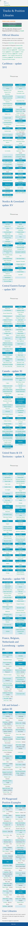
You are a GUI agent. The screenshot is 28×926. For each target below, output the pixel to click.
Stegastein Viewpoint (20, 261)
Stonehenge (5, 722)
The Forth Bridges (20, 718)
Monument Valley (7, 540)
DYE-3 (20, 269)
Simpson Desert (20, 589)
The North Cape (20, 245)
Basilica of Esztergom (7, 355)
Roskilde (7, 239)
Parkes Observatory (8, 591)
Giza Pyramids (19, 887)
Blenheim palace (7, 737)
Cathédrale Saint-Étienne (7, 685)
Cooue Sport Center (20, 693)
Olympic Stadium (7, 423)
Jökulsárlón (4, 856)
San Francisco (7, 477)
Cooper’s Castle (7, 117)
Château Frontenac (7, 420)
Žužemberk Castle (20, 366)
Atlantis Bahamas (7, 120)
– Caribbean (11, 48)
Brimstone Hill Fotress (7, 180)
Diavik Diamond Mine (7, 437)
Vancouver (7, 408)
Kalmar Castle (20, 226)
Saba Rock (18, 133)
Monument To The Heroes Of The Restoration (7, 92)
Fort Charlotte (20, 187)
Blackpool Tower (7, 784)
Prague (7, 335)
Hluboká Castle (7, 327)
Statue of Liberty (18, 819)
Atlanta (7, 563)
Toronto (20, 387)
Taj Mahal (5, 906)
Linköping (20, 233)
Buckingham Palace (7, 823)
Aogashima (6, 872)
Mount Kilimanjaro (20, 883)
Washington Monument (20, 479)
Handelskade (20, 164)
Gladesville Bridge (7, 597)
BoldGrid (18, 924)
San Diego (7, 493)
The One (20, 385)
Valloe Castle (7, 233)
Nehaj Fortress (20, 333)
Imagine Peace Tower (7, 271)
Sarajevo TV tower (8, 319)
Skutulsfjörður (7, 277)
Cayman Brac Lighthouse (20, 192)
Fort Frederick (20, 122)
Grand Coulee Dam (20, 498)
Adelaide (7, 631)
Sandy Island (20, 170)
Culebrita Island (7, 131)
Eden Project (5, 718)
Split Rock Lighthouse (20, 531)
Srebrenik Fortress (7, 321)
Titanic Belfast (18, 764)
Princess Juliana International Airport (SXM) (20, 141)
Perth (20, 615)
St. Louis (20, 547)
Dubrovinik (20, 327)
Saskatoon (20, 425)
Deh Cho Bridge (7, 444)
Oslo (20, 255)
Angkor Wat (6, 883)
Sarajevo (7, 318)
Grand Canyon (20, 847)
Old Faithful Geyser (7, 514)
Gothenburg (20, 230)
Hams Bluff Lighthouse (20, 130)
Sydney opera (18, 898)
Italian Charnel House (20, 356)
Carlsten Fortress (20, 232)
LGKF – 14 (4, 811)
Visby (20, 236)
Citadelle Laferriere (8, 156)
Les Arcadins (7, 151)
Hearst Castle (7, 481)
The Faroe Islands (7, 266)
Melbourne (7, 611)
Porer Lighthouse (20, 341)
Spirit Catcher (20, 394)
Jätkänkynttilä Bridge (7, 258)
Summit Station (20, 271)
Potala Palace (5, 898)
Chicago (7, 573)
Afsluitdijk (20, 655)
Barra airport (18, 744)
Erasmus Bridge (20, 658)
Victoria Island (8, 448)
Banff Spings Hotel (8, 376)
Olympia (20, 503)
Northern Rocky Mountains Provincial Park (7, 401)
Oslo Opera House (20, 258)
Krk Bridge (20, 331)
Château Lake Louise (7, 385)
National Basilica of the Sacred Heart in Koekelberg (20, 679)
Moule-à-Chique (7, 145)
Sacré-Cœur (6, 700)
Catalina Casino (7, 487)
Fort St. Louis (20, 145)
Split (20, 346)
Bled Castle (20, 355)
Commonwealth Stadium (7, 379)
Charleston (7, 547)
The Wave (7, 224)
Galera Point (7, 192)
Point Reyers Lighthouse (7, 475)
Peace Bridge (20, 397)
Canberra (20, 627)
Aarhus (7, 228)
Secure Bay (20, 599)
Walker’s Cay (7, 114)
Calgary (7, 383)
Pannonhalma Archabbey (7, 364)
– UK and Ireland (14, 57)
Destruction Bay (20, 429)
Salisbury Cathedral (6, 725)
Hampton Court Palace (7, 772)
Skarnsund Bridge (20, 247)
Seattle (20, 500)
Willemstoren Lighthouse (20, 116)
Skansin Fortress (7, 268)
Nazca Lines (18, 860)
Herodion (5, 815)
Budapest (8, 356)
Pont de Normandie (7, 662)
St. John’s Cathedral (7, 162)
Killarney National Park (20, 759)
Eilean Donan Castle (20, 725)
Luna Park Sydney (7, 599)
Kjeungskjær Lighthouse (20, 251)
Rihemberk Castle (20, 362)
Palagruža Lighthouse (20, 335)
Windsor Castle (7, 777)
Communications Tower (20, 105)
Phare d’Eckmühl (7, 678)
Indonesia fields (19, 45)
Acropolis (22, 30)
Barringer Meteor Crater (20, 830)
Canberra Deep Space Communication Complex (20, 631)
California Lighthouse (7, 169)
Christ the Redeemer (20, 864)
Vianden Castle (20, 689)
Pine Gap (20, 591)
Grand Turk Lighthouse (7, 196)
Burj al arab (5, 891)
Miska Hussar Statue (7, 362)
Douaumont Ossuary (7, 659)
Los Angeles (7, 489)
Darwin (20, 586)
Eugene (7, 523)
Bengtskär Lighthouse (7, 249)
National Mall (20, 477)
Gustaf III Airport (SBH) (7, 175)
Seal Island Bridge (7, 429)
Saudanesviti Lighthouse (8, 279)
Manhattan (18, 815)
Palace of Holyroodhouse (20, 714)
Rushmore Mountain (20, 840)
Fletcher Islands (20, 601)
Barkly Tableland (20, 584)
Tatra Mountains (20, 321)
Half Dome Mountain (20, 826)
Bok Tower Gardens (7, 498)
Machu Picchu (20, 855)
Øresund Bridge (7, 243)
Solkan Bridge (20, 359)
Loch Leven (20, 752)
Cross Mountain (7, 310)
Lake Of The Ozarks (20, 545)
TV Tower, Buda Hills (7, 366)
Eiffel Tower (6, 843)
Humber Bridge (6, 792)
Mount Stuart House (20, 729)
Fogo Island (20, 408)
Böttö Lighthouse (20, 228)
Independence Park (20, 100)
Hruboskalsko (7, 341)
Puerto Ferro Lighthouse (8, 134)
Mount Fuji (6, 877)
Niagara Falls (18, 807)
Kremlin (5, 902)
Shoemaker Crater (20, 607)
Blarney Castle (18, 767)
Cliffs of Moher (5, 851)
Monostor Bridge (20, 323)
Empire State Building (20, 823)
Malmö (20, 224)
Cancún (16, 868)
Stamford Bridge (7, 767)
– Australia (17, 53)
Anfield (4, 745)
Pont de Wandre (18, 683)
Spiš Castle (20, 319)
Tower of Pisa (6, 835)
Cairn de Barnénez (7, 670)
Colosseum (4, 831)
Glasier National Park (20, 568)
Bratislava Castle (20, 310)
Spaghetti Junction (7, 819)
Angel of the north (6, 788)
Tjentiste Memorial (7, 323)
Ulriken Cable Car (20, 264)
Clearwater (7, 411)
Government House (8, 122)
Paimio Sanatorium (7, 247)
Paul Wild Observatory (7, 589)
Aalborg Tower (7, 226)
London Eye (5, 763)
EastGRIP (20, 274)
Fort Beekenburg (20, 162)
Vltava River (7, 331)
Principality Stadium (7, 780)
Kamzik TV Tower (20, 316)
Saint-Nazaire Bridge (7, 683)
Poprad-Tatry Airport (20, 318)
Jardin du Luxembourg (7, 655)
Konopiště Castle (7, 329)
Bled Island (20, 352)
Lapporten (20, 241)
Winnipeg (20, 444)
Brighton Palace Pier (7, 756)
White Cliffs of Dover (7, 759)
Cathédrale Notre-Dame (8, 692)
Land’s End (5, 714)
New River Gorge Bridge (7, 545)
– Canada (10, 51)
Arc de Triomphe (6, 696)
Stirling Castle (18, 723)
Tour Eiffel (6, 698)
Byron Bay (7, 584)
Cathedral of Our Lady (20, 666)
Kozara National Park (7, 313)
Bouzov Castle (8, 346)
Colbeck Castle (20, 97)
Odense (7, 230)
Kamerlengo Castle (20, 329)
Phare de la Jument (7, 674)
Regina (20, 423)
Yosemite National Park (7, 479)
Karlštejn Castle (7, 333)
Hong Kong (5, 865)
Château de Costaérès (7, 666)
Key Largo (7, 500)
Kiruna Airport (20, 239)
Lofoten (5, 847)
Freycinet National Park (20, 621)
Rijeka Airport (20, 343)
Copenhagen (7, 241)
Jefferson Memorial (20, 481)
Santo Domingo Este (7, 103)
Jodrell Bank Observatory (7, 750)
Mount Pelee (20, 175)
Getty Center (7, 484)
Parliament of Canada (20, 376)
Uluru (18, 894)
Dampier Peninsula (20, 604)
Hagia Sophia (5, 887)
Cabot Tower (20, 415)
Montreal (7, 425)
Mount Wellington (20, 620)
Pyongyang (6, 894)
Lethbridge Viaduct (8, 387)
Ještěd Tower (7, 338)
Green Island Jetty (7, 624)
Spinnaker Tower (7, 733)
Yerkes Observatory (8, 568)
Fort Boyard (5, 689)
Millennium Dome (7, 826)
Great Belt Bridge (7, 232)
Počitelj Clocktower (8, 316)
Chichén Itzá (18, 873)
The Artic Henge (7, 281)
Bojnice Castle (20, 308)
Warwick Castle (7, 741)
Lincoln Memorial (20, 475)
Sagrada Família (7, 840)
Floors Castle (18, 734)
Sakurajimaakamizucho (7, 868)
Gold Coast (7, 620)
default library (11, 42)
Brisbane (7, 621)
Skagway (17, 812)
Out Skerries (18, 741)
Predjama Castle (20, 364)
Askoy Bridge (20, 266)
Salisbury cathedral (6, 729)
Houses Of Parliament (20, 125)
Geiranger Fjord (20, 249)
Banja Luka (7, 308)
